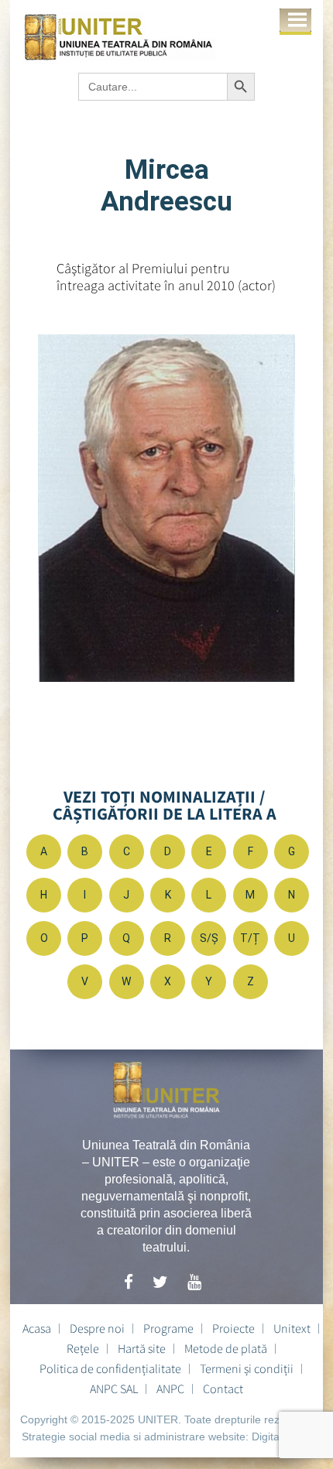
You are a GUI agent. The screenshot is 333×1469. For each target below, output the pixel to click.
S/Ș (209, 938)
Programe (168, 1328)
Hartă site (142, 1348)
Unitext (292, 1328)
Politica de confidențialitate (110, 1368)
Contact (223, 1388)
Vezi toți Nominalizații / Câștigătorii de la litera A (164, 805)
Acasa (36, 1328)
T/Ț (250, 938)
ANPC (170, 1388)
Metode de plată (225, 1348)
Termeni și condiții (247, 1368)
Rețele (83, 1348)
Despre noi (97, 1328)
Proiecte (233, 1328)
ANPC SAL (114, 1388)
